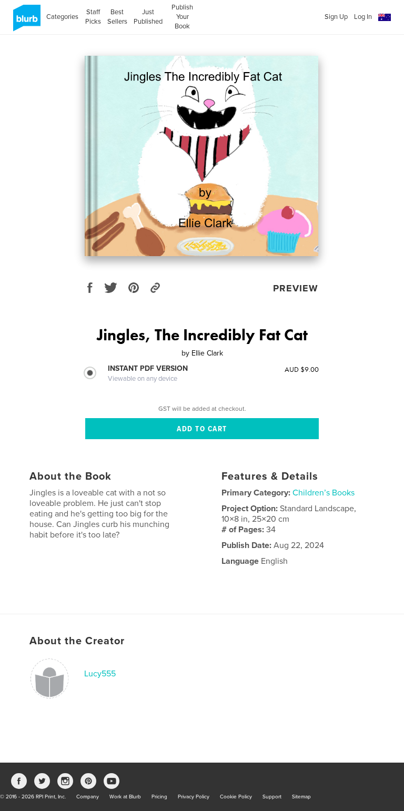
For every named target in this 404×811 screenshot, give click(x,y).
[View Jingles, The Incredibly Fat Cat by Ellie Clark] (201, 156)
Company (87, 797)
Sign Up (336, 17)
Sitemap (301, 797)
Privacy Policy (193, 797)
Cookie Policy (236, 797)
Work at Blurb (125, 797)
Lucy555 (100, 673)
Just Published (148, 17)
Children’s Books (323, 493)
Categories (62, 17)
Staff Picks (92, 17)
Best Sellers (117, 17)
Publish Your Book (182, 17)
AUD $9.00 (302, 369)
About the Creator (77, 641)
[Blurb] (25, 22)
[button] (384, 17)
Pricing (159, 797)
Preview (295, 288)
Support (271, 797)
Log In (363, 17)
